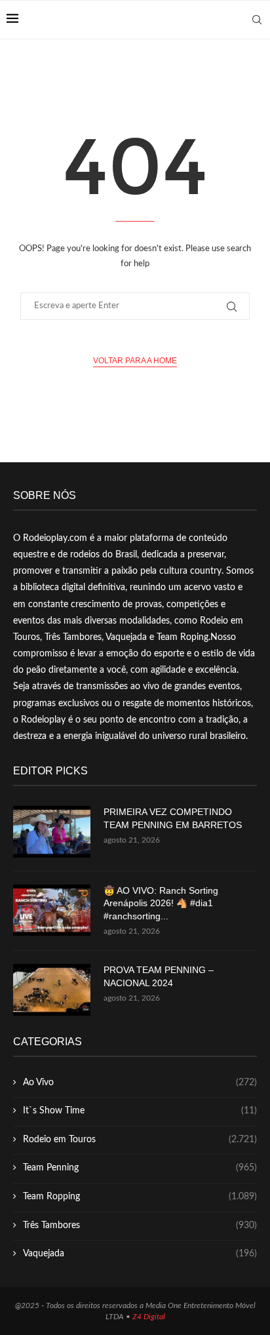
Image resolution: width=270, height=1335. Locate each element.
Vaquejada (140, 1253)
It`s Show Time (140, 1110)
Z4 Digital (148, 1317)
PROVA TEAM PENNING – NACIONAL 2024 (159, 976)
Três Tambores (140, 1225)
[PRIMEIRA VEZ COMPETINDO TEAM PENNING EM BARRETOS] (51, 832)
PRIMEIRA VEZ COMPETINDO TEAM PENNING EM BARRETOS (173, 818)
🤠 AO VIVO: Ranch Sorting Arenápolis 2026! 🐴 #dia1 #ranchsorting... (161, 903)
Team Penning (140, 1167)
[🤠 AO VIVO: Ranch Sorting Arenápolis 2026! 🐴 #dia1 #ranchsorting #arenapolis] (51, 910)
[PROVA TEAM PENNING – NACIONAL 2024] (51, 990)
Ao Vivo (140, 1082)
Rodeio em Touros (140, 1139)
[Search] (256, 20)
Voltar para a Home (135, 360)
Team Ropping (140, 1196)
